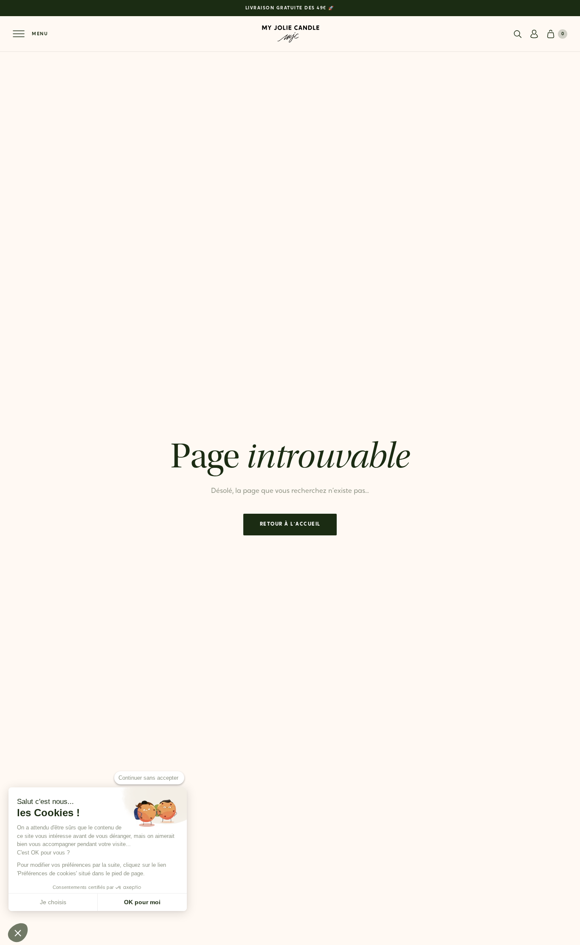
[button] (18, 932)
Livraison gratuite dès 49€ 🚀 (290, 8)
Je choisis (53, 902)
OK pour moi (142, 902)
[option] (290, 8)
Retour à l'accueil (290, 524)
